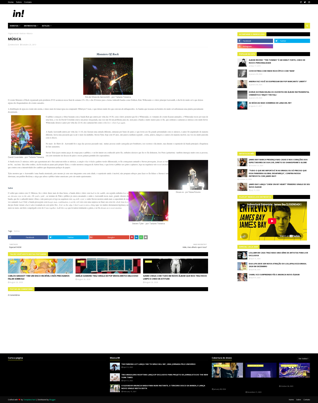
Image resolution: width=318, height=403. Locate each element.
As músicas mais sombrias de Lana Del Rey (270, 103)
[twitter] (304, 2)
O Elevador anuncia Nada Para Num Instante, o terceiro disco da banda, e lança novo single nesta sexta (163, 387)
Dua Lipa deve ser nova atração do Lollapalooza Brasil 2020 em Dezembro (278, 265)
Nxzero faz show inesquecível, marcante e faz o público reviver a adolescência (259, 384)
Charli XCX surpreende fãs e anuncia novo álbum (274, 274)
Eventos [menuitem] (14, 25)
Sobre (19, 2)
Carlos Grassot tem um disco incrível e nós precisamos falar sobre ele (38, 277)
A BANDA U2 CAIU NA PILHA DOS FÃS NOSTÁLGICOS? (292, 381)
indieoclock (14, 44)
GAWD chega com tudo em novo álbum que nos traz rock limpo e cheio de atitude (175, 277)
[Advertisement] (273, 130)
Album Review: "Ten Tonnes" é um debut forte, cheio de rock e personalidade (277, 61)
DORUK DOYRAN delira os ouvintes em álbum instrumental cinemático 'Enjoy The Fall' (279, 93)
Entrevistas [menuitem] (30, 25)
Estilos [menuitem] (46, 25)
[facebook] (301, 2)
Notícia (22, 33)
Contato (28, 2)
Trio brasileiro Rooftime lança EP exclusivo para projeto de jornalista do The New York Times (164, 376)
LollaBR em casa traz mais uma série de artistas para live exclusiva (278, 254)
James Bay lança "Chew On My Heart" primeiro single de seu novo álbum (279, 185)
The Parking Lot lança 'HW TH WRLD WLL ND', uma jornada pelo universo (158, 364)
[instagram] (309, 2)
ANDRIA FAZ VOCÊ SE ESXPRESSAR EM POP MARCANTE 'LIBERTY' (278, 81)
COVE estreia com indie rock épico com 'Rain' (272, 71)
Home (11, 2)
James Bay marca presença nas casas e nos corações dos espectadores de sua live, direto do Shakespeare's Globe (278, 161)
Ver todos (303, 358)
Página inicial (13, 33)
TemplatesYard (29, 399)
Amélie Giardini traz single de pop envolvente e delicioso (107, 275)
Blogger (52, 399)
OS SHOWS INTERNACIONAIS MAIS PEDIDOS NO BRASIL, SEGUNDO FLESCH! (226, 383)
